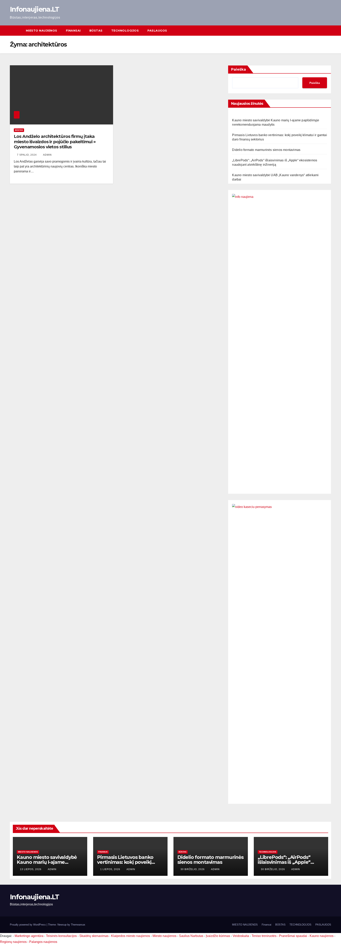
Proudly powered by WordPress (28, 924)
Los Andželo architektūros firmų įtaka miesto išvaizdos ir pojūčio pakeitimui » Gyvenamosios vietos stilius (55, 142)
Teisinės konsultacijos (61, 936)
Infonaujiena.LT (34, 9)
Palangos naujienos (43, 941)
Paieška (238, 69)
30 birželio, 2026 (193, 869)
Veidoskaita (241, 936)
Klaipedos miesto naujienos (130, 936)
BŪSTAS (96, 30)
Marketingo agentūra (29, 936)
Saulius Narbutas (191, 936)
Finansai (73, 30)
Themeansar (78, 924)
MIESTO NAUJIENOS (41, 30)
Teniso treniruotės (264, 936)
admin (47, 154)
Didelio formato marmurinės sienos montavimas (266, 149)
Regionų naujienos (13, 941)
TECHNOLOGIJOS (125, 30)
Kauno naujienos (322, 936)
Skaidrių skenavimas (94, 936)
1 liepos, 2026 (110, 869)
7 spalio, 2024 (27, 154)
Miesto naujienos (28, 852)
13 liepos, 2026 (31, 869)
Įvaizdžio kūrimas (218, 936)
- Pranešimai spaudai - (293, 936)
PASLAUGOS (157, 30)
